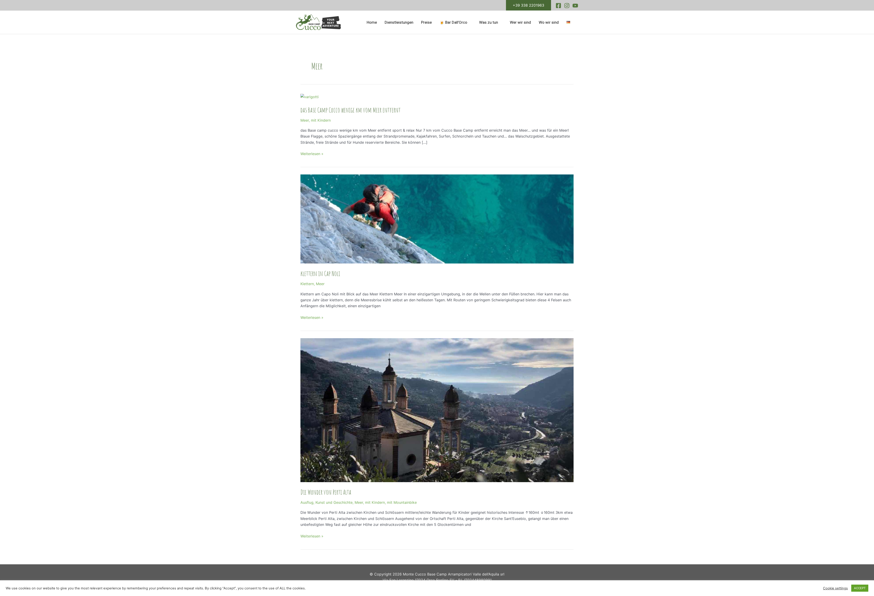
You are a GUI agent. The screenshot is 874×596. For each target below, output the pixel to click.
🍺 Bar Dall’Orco (453, 22)
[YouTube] (575, 5)
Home (372, 22)
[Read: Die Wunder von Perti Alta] (437, 409)
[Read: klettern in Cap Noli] (437, 218)
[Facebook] (558, 5)
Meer (304, 120)
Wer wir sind (520, 22)
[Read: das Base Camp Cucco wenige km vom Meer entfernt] (309, 96)
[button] (528, 5)
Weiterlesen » (311, 153)
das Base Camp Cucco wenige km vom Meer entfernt (350, 110)
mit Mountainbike (402, 502)
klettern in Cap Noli (320, 273)
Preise (426, 22)
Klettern (307, 283)
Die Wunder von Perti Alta (325, 492)
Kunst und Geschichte (334, 502)
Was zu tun (488, 22)
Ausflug (306, 502)
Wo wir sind (549, 22)
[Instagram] (567, 5)
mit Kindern (321, 120)
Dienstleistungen (399, 22)
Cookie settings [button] (835, 588)
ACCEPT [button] (860, 588)
